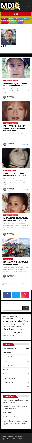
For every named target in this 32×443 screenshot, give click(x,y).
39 (23, 283)
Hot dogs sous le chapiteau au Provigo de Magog (15, 263)
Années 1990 (8, 321)
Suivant (4, 285)
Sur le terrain (6, 387)
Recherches (9, 335)
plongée (4, 335)
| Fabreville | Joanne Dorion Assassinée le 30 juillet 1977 (14, 174)
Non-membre (6, 374)
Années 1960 (13, 316)
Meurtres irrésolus (8, 365)
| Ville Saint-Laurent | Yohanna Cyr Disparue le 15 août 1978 (15, 219)
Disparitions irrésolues (9, 348)
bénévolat (13, 326)
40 (26, 283)
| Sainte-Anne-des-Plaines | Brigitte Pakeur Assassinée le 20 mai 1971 (15, 401)
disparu (24, 329)
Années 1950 (6, 316)
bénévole (18, 326)
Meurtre (18, 332)
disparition (8, 329)
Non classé (6, 369)
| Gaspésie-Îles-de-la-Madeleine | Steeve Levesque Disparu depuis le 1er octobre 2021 (15, 423)
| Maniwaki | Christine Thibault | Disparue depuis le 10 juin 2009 (15, 407)
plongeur (24, 333)
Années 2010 (8, 324)
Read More (25, 97)
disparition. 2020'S (18, 329)
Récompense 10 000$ (9, 378)
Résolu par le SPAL (8, 382)
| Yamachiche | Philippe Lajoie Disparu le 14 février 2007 (15, 84)
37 (16, 283)
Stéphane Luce (10, 96)
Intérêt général (7, 352)
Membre (5, 361)
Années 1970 (8, 318)
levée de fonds (6, 333)
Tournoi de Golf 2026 (9, 412)
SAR (13, 335)
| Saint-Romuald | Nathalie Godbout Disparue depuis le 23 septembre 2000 (15, 128)
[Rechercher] (26, 308)
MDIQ (12, 333)
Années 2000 (21, 321)
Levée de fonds (7, 356)
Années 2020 (19, 324)
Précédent (5, 283)
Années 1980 (20, 318)
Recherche (6, 304)
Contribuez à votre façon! (10, 417)
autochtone (6, 326)
